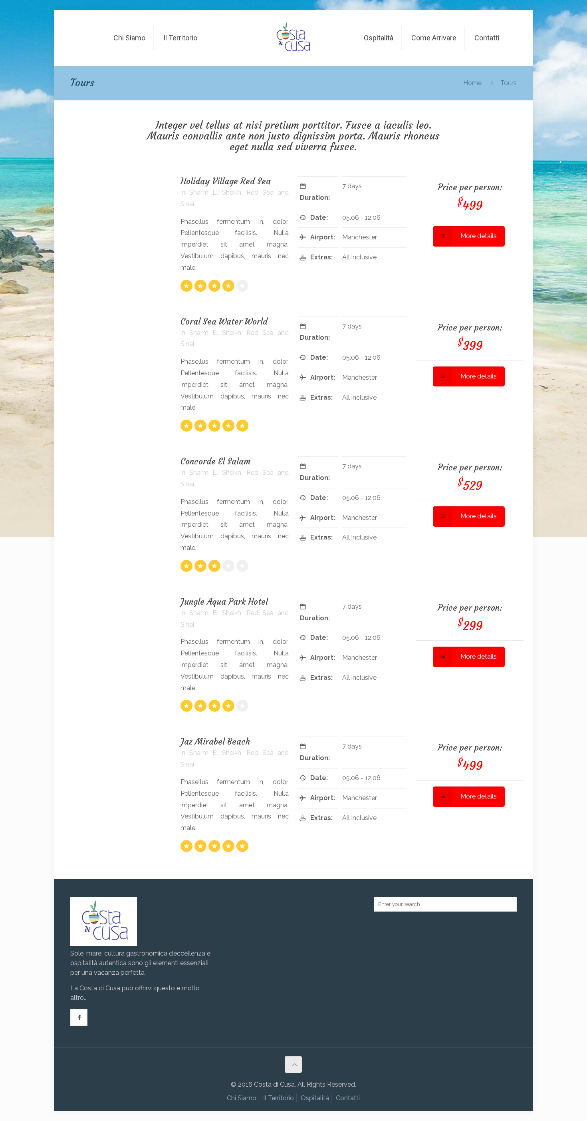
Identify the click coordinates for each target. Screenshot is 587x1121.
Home (472, 83)
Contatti (348, 1098)
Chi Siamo (241, 1098)
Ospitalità (315, 1098)
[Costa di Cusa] (293, 32)
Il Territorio (278, 1098)
